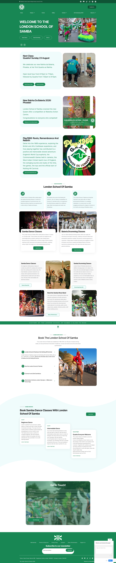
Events (43, 12)
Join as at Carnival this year (30, 172)
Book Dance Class (28, 84)
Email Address (31, 493)
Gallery (53, 12)
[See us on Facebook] (81, 1)
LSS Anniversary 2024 (78, 12)
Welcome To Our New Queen (31, 122)
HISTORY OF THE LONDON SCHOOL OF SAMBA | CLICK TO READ (58, 322)
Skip (106, 560)
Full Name (30, 488)
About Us (92, 12)
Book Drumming (40, 84)
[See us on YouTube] (84, 2)
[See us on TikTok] (87, 1)
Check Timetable (25, 442)
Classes (31, 12)
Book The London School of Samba (58, 337)
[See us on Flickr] (96, 1)
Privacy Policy (45, 517)
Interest (29, 498)
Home (21, 12)
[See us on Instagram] (90, 1)
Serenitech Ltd (92, 561)
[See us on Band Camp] (93, 1)
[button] (21, 45)
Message (30, 503)
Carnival (63, 12)
